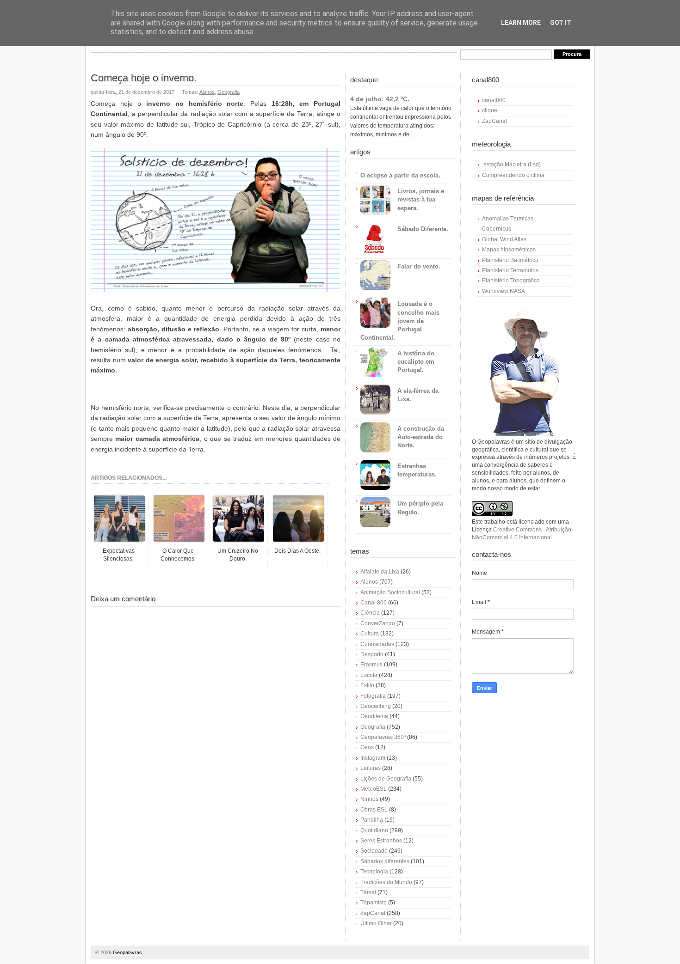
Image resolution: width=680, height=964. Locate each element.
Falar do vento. (418, 266)
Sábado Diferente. (422, 229)
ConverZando (377, 623)
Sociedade (374, 851)
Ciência (370, 613)
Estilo (367, 685)
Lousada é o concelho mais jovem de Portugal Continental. (399, 320)
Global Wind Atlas (504, 239)
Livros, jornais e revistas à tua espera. (420, 199)
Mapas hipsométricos (509, 249)
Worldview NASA (503, 291)
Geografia (228, 92)
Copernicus (496, 229)
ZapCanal (372, 913)
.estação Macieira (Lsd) (511, 164)
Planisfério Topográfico (511, 280)
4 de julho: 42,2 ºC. (379, 99)
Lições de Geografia (385, 778)
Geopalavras (127, 952)
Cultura (369, 633)
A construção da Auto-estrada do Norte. (420, 437)
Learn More (521, 22)
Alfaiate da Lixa (379, 571)
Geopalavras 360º (383, 737)
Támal (368, 892)
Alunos (207, 92)
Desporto (371, 654)
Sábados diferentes (384, 861)
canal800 (494, 100)
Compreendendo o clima (513, 175)
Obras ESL (374, 809)
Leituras (370, 768)
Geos (367, 747)
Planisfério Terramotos (510, 270)
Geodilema (374, 716)
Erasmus (371, 664)
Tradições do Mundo (386, 882)
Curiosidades (377, 644)
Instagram (372, 758)
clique (489, 110)
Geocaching (375, 706)
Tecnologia (374, 871)
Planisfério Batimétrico (510, 260)
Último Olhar (376, 923)
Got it (560, 22)
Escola (368, 675)
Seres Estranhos (381, 840)
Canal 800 (373, 602)
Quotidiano (374, 830)
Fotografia (373, 696)
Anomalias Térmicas (507, 218)
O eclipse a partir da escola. (400, 175)
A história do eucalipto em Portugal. (415, 361)
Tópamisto (373, 902)
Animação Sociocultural (390, 592)
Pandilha (371, 820)
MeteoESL (373, 789)
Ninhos (369, 799)
